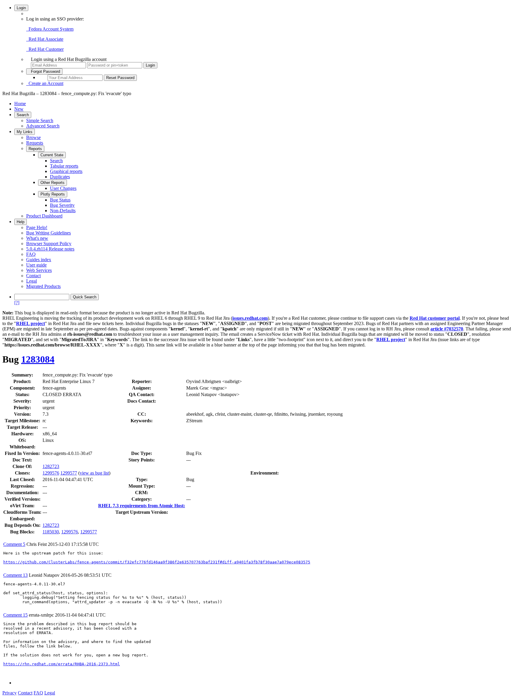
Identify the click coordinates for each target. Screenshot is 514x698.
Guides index (38, 259)
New (18, 108)
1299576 (51, 472)
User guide (36, 264)
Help (20, 222)
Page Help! (36, 227)
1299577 (68, 472)
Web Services (39, 270)
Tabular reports (64, 165)
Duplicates (60, 176)
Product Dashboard (44, 215)
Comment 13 (15, 575)
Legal (31, 280)
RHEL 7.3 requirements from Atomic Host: (141, 505)
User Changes (63, 188)
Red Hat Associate (44, 39)
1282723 (51, 466)
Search (23, 115)
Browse (33, 137)
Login (21, 8)
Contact (33, 275)
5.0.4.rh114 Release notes (50, 248)
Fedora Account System (49, 28)
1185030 (51, 531)
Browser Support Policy (48, 243)
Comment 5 (14, 544)
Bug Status (60, 199)
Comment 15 (15, 614)
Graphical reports (66, 171)
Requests (34, 142)
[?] (16, 302)
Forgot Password (44, 71)
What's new (37, 238)
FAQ (31, 254)
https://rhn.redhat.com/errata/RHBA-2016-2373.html (61, 664)
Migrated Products (43, 286)
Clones (22, 472)
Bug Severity (62, 205)
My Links (24, 132)
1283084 (37, 359)
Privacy (9, 692)
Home (20, 103)
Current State (51, 155)
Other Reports (52, 182)
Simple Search (39, 120)
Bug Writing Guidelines (48, 232)
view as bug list (94, 472)
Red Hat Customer (45, 49)
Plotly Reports (52, 194)
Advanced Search (42, 125)
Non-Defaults (63, 210)
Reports (35, 148)
